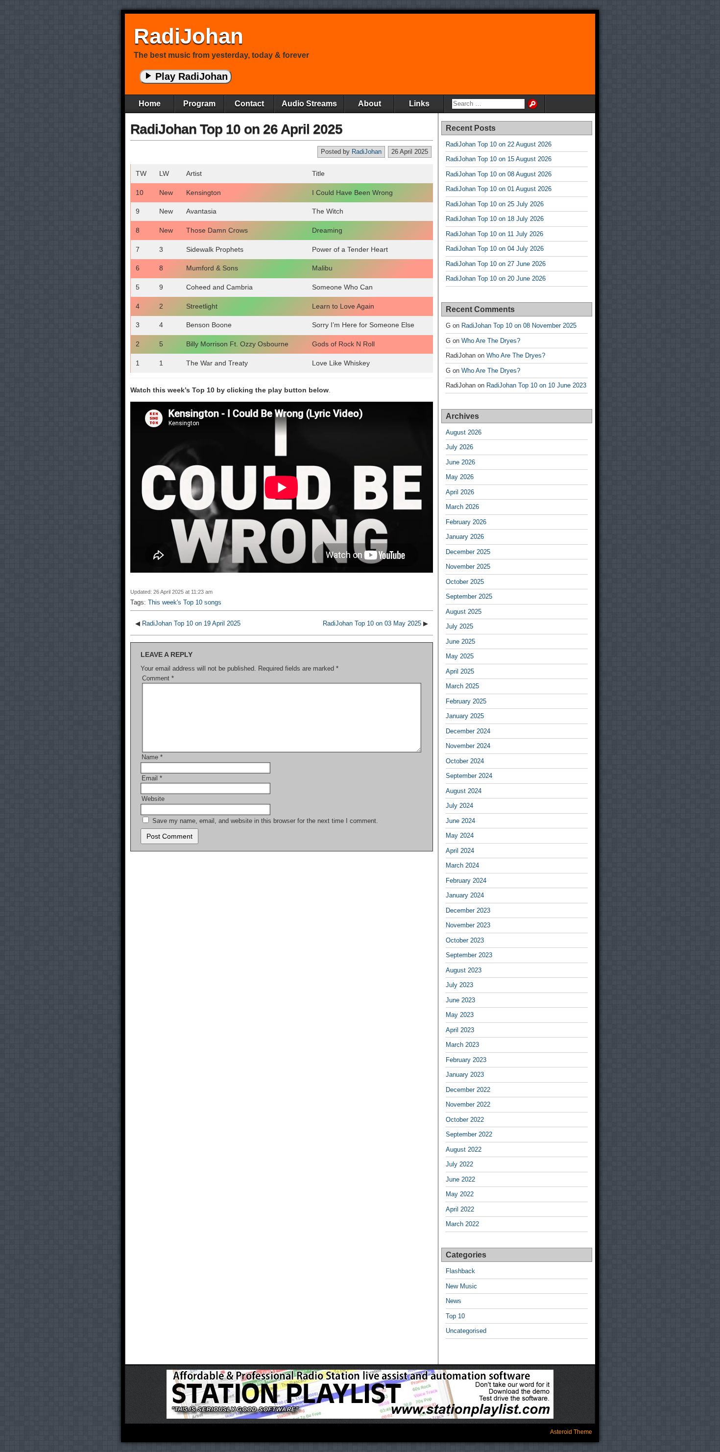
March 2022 (462, 1224)
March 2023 (462, 1044)
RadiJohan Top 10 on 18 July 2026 (495, 218)
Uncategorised (466, 1330)
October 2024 (465, 761)
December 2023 (468, 910)
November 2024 (468, 746)
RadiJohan (188, 36)
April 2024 (460, 850)
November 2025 (468, 566)
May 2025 (460, 656)
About (369, 103)
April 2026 (460, 492)
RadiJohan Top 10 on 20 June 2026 (496, 278)
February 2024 (466, 880)
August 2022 (463, 1149)
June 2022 (460, 1179)
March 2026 (462, 506)
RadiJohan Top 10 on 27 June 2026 (496, 263)
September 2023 (469, 955)
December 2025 (468, 552)
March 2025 (462, 686)
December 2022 (468, 1089)
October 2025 (465, 581)
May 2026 (460, 477)
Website (153, 798)
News (453, 1301)
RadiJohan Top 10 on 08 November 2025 (518, 325)
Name (152, 757)
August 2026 (463, 432)
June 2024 (460, 820)
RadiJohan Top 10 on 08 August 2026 (499, 174)
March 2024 (462, 865)
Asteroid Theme (571, 1431)
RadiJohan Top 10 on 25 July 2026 (495, 204)
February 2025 (466, 701)
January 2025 (465, 716)
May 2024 (460, 835)
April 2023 (460, 1030)
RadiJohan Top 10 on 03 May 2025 (372, 623)
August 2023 (463, 970)
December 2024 (468, 731)
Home (150, 103)
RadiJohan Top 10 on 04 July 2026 (495, 248)
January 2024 (465, 895)
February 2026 (466, 522)
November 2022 (468, 1104)
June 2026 (460, 462)
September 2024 (469, 775)
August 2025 (463, 611)
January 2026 (465, 536)
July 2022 (459, 1164)
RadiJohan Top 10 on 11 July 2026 (494, 234)
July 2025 (459, 626)
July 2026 (459, 447)
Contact (249, 103)
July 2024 (459, 805)
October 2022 (465, 1119)
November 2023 (468, 925)
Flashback (460, 1271)
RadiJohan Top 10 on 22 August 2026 (499, 144)
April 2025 (460, 671)
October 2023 (465, 940)
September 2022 (469, 1134)
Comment (158, 678)
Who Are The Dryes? (490, 340)
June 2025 (460, 641)
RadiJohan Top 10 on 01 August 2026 (499, 189)
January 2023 (465, 1074)
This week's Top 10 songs (184, 602)
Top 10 (455, 1316)
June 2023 (460, 1000)
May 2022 (460, 1194)
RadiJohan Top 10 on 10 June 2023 (536, 385)
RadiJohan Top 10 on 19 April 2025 (191, 623)
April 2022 (460, 1209)
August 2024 (463, 791)
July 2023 (459, 985)
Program (199, 103)
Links (419, 103)
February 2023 (466, 1060)
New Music (461, 1286)
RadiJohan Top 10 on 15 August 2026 (499, 159)
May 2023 (460, 1014)
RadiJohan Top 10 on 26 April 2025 (236, 129)
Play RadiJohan (190, 76)
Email (152, 778)
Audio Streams (309, 103)
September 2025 (469, 596)
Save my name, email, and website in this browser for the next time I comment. (265, 820)
